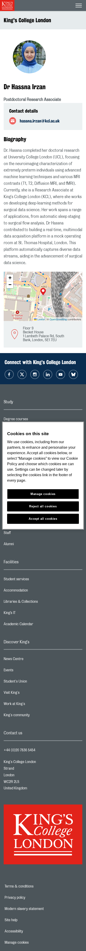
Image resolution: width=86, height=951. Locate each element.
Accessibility (30, 931)
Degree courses (34, 420)
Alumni (27, 545)
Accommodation (34, 591)
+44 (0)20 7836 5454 (19, 750)
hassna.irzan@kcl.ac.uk (40, 121)
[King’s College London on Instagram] (34, 374)
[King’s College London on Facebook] (9, 374)
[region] (43, 476)
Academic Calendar (37, 625)
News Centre (32, 660)
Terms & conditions (35, 886)
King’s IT (28, 614)
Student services (34, 580)
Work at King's (32, 705)
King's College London (27, 20)
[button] (43, 292)
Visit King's (30, 694)
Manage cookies (32, 942)
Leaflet (41, 319)
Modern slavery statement (40, 909)
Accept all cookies (43, 518)
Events (27, 671)
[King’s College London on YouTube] (60, 374)
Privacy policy (31, 897)
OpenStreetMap (58, 319)
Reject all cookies (43, 506)
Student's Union (34, 683)
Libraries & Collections (39, 603)
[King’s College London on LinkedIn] (47, 374)
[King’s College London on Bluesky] (73, 374)
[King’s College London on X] (22, 374)
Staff (25, 534)
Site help (27, 920)
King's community (35, 716)
